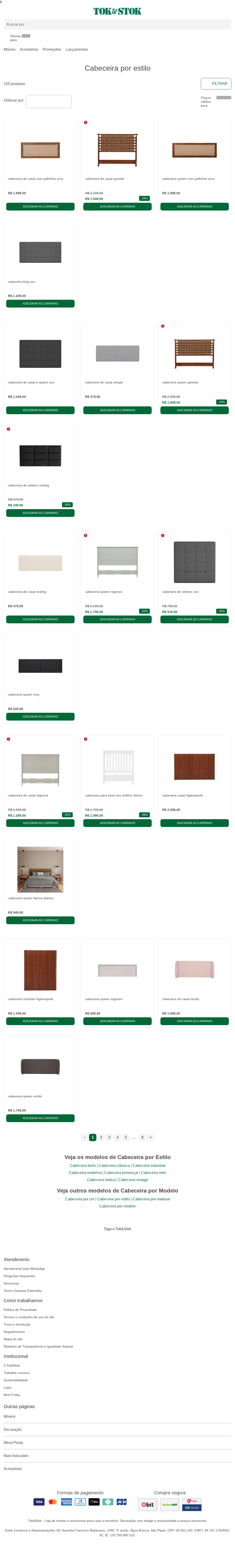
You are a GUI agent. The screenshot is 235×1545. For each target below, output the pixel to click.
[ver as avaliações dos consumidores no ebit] (147, 1504)
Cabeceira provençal (121, 1173)
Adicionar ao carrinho (40, 206)
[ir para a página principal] (117, 11)
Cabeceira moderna (85, 1173)
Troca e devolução (17, 1324)
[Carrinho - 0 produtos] (228, 11)
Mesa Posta (13, 1443)
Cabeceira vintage (133, 1180)
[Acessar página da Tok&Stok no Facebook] (98, 1238)
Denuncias (11, 1283)
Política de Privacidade (20, 1310)
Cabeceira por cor (79, 1199)
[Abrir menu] (39, 11)
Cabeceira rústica (101, 1180)
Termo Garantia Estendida (23, 1291)
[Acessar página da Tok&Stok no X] (136, 1238)
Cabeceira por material (151, 1199)
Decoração (13, 1429)
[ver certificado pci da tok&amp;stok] (191, 1504)
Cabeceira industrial (149, 1166)
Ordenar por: (14, 100)
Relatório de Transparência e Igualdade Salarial (38, 1346)
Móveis (9, 49)
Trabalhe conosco (17, 1373)
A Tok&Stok (12, 1365)
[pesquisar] (226, 24)
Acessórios (29, 49)
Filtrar (219, 84)
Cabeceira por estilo (113, 1199)
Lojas (7, 1387)
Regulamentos (14, 1332)
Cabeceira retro (153, 1173)
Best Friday (12, 1395)
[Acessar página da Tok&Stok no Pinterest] (124, 1238)
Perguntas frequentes (19, 1276)
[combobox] (49, 101)
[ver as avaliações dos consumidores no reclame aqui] (169, 1504)
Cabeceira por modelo (117, 1206)
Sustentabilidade (16, 1380)
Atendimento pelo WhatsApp (24, 1268)
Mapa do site (13, 1339)
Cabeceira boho (83, 1166)
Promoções (52, 49)
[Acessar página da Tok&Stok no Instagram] (111, 1238)
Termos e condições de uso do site (29, 1317)
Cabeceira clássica (114, 1166)
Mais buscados (16, 1456)
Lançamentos (77, 49)
